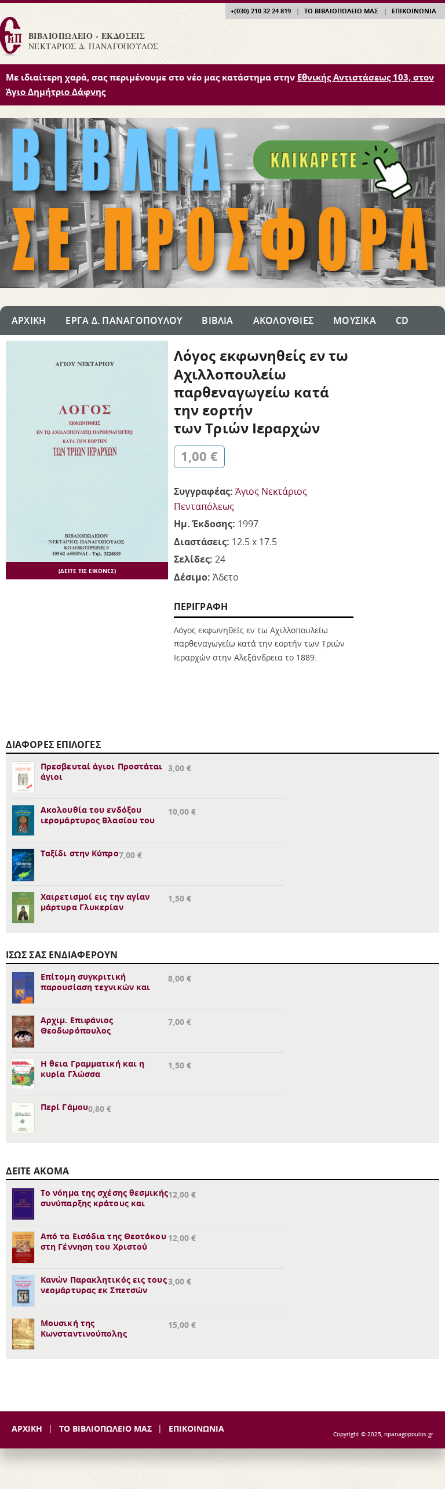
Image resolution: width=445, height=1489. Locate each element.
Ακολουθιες (283, 320)
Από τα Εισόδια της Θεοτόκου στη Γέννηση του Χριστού (103, 1241)
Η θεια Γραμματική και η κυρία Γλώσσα (92, 1068)
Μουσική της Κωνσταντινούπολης (84, 1328)
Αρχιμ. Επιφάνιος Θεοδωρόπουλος (77, 1025)
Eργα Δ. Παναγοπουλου (123, 320)
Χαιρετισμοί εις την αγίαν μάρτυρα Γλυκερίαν (95, 902)
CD (402, 320)
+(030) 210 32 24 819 (261, 10)
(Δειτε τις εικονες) (87, 571)
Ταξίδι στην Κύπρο (80, 853)
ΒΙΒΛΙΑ (217, 320)
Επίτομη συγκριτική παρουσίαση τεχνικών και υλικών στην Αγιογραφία (95, 987)
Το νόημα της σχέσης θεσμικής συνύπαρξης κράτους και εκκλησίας (104, 1203)
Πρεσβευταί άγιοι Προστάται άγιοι (102, 771)
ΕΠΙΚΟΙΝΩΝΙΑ (414, 10)
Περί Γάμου (64, 1106)
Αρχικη (29, 320)
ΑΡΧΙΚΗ (27, 1428)
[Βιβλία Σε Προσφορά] (222, 284)
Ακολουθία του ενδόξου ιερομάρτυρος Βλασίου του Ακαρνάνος (98, 820)
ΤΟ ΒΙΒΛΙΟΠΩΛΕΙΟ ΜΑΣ (341, 10)
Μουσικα (354, 320)
